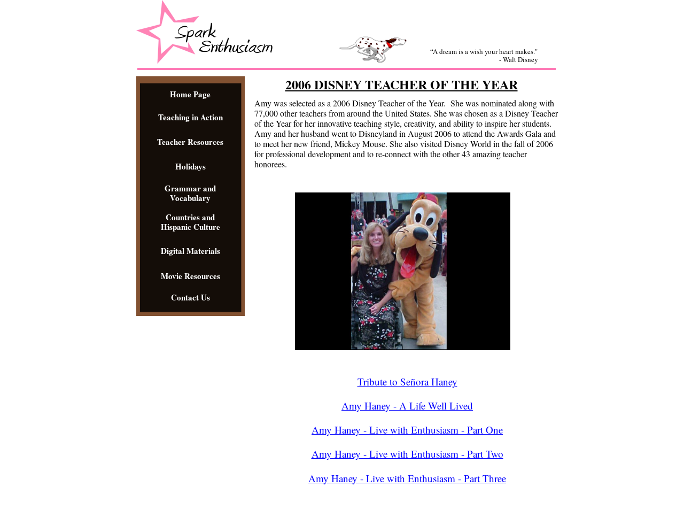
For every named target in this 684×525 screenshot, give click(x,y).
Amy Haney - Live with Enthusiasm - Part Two (407, 453)
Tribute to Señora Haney (407, 381)
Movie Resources (190, 276)
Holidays (190, 166)
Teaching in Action (190, 117)
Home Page (190, 94)
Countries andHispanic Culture (190, 222)
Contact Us (190, 297)
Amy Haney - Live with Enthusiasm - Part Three (407, 478)
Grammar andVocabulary (190, 193)
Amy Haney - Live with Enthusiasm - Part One (407, 429)
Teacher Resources (190, 142)
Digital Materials (190, 251)
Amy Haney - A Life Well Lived (407, 405)
